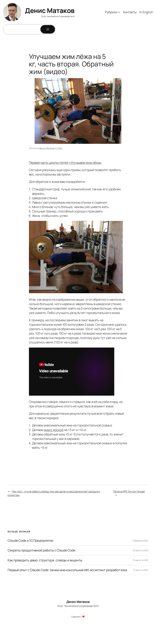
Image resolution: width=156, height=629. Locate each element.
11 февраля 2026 (140, 540)
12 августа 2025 (140, 570)
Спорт (59, 148)
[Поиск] (47, 29)
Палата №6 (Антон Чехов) (129, 491)
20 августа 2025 (140, 550)
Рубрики (111, 12)
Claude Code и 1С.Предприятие (30, 540)
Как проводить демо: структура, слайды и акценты (45, 560)
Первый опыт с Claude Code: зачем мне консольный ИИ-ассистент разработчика (67, 570)
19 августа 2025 (140, 560)
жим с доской (53, 430)
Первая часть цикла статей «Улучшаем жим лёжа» (65, 162)
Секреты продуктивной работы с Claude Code (41, 550)
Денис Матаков (49, 10)
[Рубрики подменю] (119, 12)
